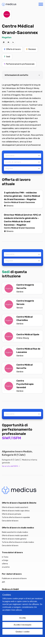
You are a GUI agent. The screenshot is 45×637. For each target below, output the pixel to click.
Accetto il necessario (22, 625)
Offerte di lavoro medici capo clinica (15, 511)
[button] (4, 42)
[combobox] (21, 155)
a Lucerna (5, 567)
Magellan (6, 37)
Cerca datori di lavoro (10, 521)
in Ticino (5, 557)
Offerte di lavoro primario (11, 514)
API (3, 582)
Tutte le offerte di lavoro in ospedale (16, 517)
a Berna (5, 564)
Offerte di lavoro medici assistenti (15, 507)
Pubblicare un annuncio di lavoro (14, 578)
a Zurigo (5, 560)
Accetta (22, 618)
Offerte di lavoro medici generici (14, 539)
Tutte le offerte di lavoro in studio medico (18, 542)
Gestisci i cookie (23, 632)
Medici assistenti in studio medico (15, 532)
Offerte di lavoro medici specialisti (15, 536)
